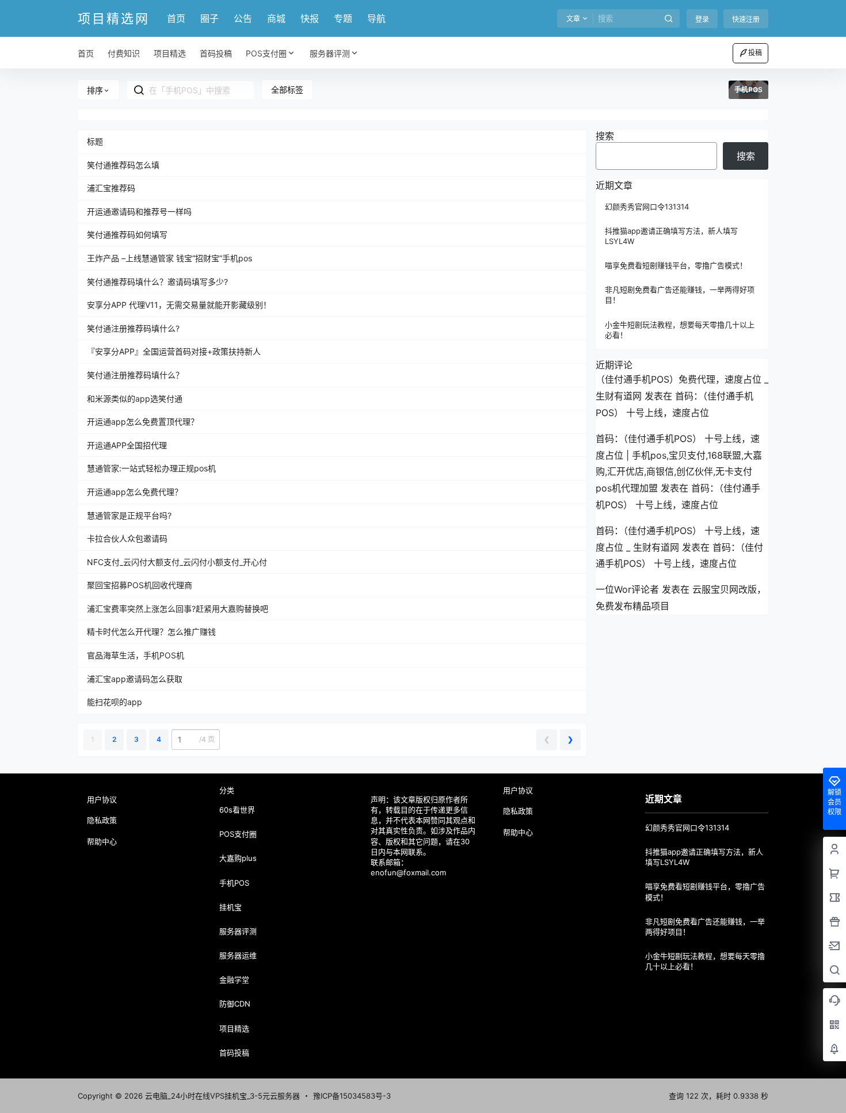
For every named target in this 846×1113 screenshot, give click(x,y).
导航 (376, 18)
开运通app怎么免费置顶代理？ (143, 421)
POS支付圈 (266, 53)
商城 (276, 18)
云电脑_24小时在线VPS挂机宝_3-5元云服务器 (221, 1095)
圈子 (209, 18)
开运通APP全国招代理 (127, 445)
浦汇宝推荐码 (111, 188)
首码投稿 (234, 1052)
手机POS (234, 882)
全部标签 (287, 89)
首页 (176, 18)
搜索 (605, 136)
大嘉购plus (238, 858)
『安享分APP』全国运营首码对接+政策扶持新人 (174, 351)
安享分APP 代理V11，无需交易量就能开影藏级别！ (179, 305)
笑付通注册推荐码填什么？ (135, 375)
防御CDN (234, 1003)
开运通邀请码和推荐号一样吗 (139, 211)
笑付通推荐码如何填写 (127, 234)
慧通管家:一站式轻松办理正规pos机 (151, 468)
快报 (309, 18)
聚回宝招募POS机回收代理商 (139, 585)
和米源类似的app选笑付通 (134, 398)
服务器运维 (238, 955)
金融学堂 (234, 979)
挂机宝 (230, 907)
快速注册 (746, 19)
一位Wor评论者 (627, 589)
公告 (243, 18)
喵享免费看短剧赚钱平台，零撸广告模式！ (676, 265)
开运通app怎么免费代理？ (134, 492)
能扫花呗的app (114, 702)
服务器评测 (330, 53)
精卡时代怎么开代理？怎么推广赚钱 (151, 631)
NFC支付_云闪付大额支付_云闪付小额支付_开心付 (177, 562)
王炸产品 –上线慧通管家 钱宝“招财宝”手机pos (169, 258)
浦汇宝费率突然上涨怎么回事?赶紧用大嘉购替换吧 (177, 608)
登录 (702, 19)
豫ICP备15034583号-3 (352, 1095)
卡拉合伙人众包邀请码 (127, 538)
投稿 (755, 52)
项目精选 (234, 1028)
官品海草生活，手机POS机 (135, 655)
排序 (95, 90)
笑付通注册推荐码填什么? (133, 328)
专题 (343, 18)
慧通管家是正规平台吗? (129, 515)
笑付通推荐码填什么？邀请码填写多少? (157, 282)
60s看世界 (237, 809)
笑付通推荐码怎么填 (123, 165)
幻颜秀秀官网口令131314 (647, 206)
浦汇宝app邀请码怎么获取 (134, 679)
